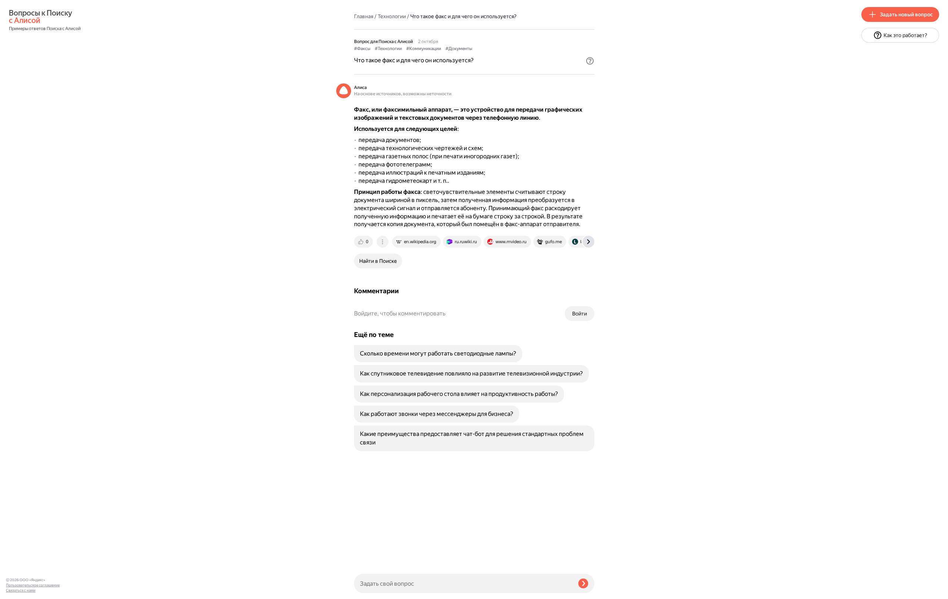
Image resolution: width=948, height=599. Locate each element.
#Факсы (362, 48)
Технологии (392, 16)
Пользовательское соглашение (33, 585)
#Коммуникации (423, 48)
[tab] (364, 242)
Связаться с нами (21, 590)
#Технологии (388, 48)
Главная (363, 16)
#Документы (458, 48)
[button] (589, 60)
